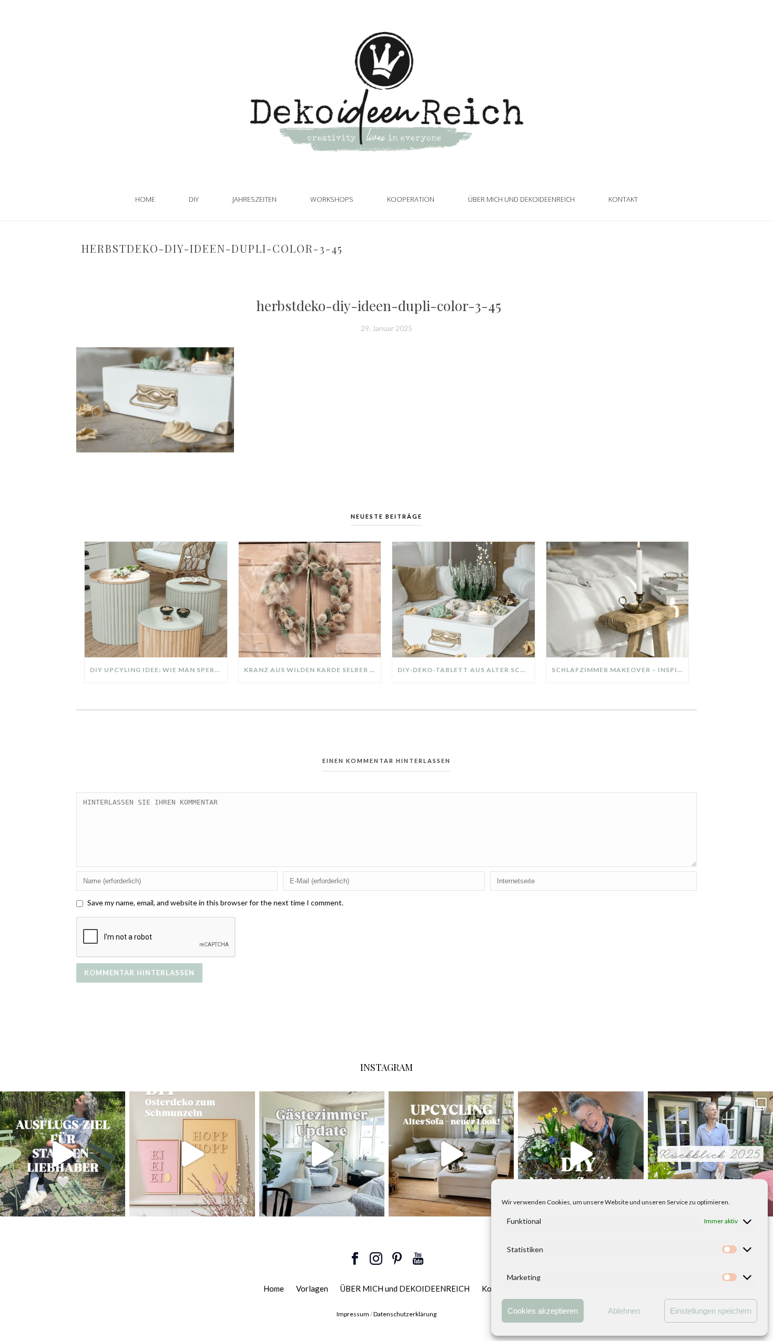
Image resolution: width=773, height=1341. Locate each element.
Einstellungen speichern (710, 1310)
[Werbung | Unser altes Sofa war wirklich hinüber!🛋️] (451, 1153)
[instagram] (376, 1259)
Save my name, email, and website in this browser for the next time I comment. (215, 902)
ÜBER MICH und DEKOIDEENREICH (521, 199)
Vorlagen (312, 1288)
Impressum (353, 1314)
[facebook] (355, 1259)
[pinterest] (397, 1259)
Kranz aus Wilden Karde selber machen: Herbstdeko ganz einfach (312, 670)
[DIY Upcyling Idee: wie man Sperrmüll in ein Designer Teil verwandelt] (156, 599)
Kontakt (623, 199)
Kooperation (410, 199)
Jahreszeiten (254, 199)
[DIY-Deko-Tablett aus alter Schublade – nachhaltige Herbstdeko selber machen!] (463, 599)
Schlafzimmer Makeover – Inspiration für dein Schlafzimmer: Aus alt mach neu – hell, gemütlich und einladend (620, 670)
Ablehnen (624, 1310)
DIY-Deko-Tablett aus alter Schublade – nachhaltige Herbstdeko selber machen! (466, 670)
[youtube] (418, 1259)
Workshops (331, 199)
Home (145, 199)
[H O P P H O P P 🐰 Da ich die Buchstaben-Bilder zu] (192, 1153)
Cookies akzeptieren (542, 1310)
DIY (194, 199)
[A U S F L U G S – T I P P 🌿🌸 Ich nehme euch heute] (62, 1153)
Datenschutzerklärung (404, 1314)
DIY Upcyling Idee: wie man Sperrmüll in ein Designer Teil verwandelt (158, 670)
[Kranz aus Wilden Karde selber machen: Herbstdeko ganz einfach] (310, 599)
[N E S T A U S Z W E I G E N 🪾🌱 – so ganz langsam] (580, 1153)
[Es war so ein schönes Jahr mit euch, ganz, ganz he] (710, 1153)
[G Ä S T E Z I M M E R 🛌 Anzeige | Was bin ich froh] (321, 1153)
